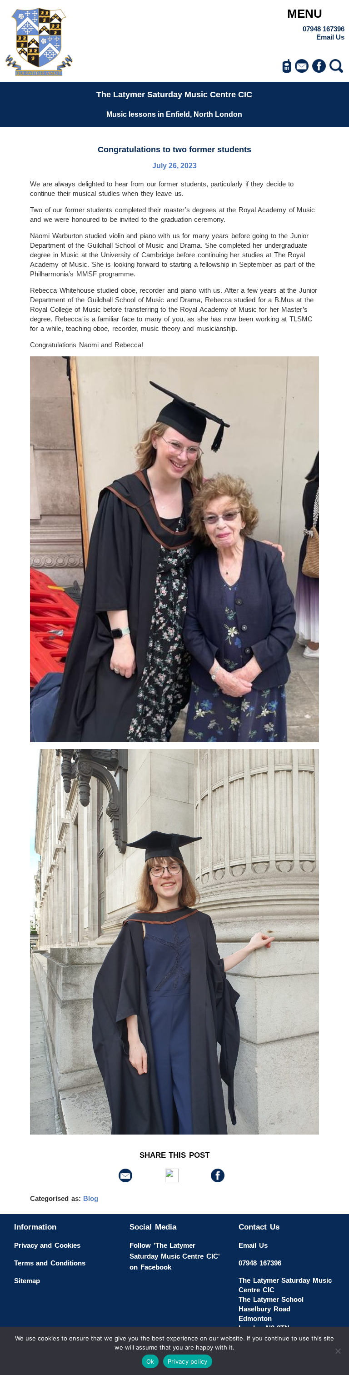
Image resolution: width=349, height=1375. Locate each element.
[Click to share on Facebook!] (217, 1180)
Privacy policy (188, 1361)
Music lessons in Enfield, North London (174, 114)
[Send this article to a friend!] (125, 1180)
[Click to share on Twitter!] (172, 1180)
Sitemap (27, 1281)
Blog (90, 1198)
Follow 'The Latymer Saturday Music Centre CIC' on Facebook (175, 1256)
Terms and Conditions (49, 1263)
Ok (150, 1361)
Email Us (330, 37)
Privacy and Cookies (47, 1245)
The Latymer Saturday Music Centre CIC (174, 94)
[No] (337, 1350)
